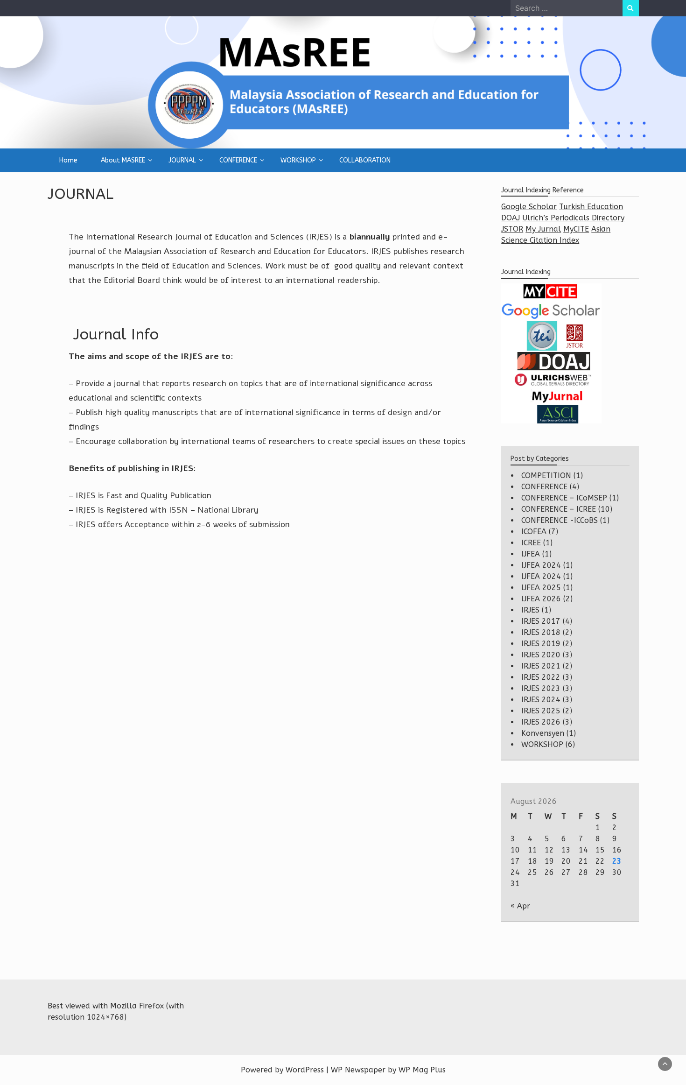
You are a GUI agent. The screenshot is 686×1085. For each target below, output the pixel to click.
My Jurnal (543, 229)
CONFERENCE (238, 160)
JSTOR (512, 229)
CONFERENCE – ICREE (558, 509)
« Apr (520, 906)
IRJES (530, 610)
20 (566, 861)
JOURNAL (182, 160)
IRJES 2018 (540, 632)
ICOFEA (533, 531)
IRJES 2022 (540, 677)
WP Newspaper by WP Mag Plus (388, 1069)
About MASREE (123, 160)
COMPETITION (546, 475)
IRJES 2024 (540, 699)
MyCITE (576, 229)
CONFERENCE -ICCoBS (559, 520)
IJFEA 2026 (541, 598)
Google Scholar (529, 206)
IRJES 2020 (540, 654)
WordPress (305, 1069)
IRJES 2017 (540, 621)
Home (68, 160)
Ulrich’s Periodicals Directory (573, 217)
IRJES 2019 (540, 643)
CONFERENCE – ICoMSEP (564, 497)
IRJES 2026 (540, 722)
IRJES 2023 (540, 688)
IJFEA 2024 (541, 565)
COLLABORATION (365, 160)
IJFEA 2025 (541, 587)
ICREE (531, 542)
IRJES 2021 (540, 666)
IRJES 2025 (540, 710)
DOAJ (510, 217)
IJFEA (530, 554)
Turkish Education (591, 206)
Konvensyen (542, 733)
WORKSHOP (298, 160)
